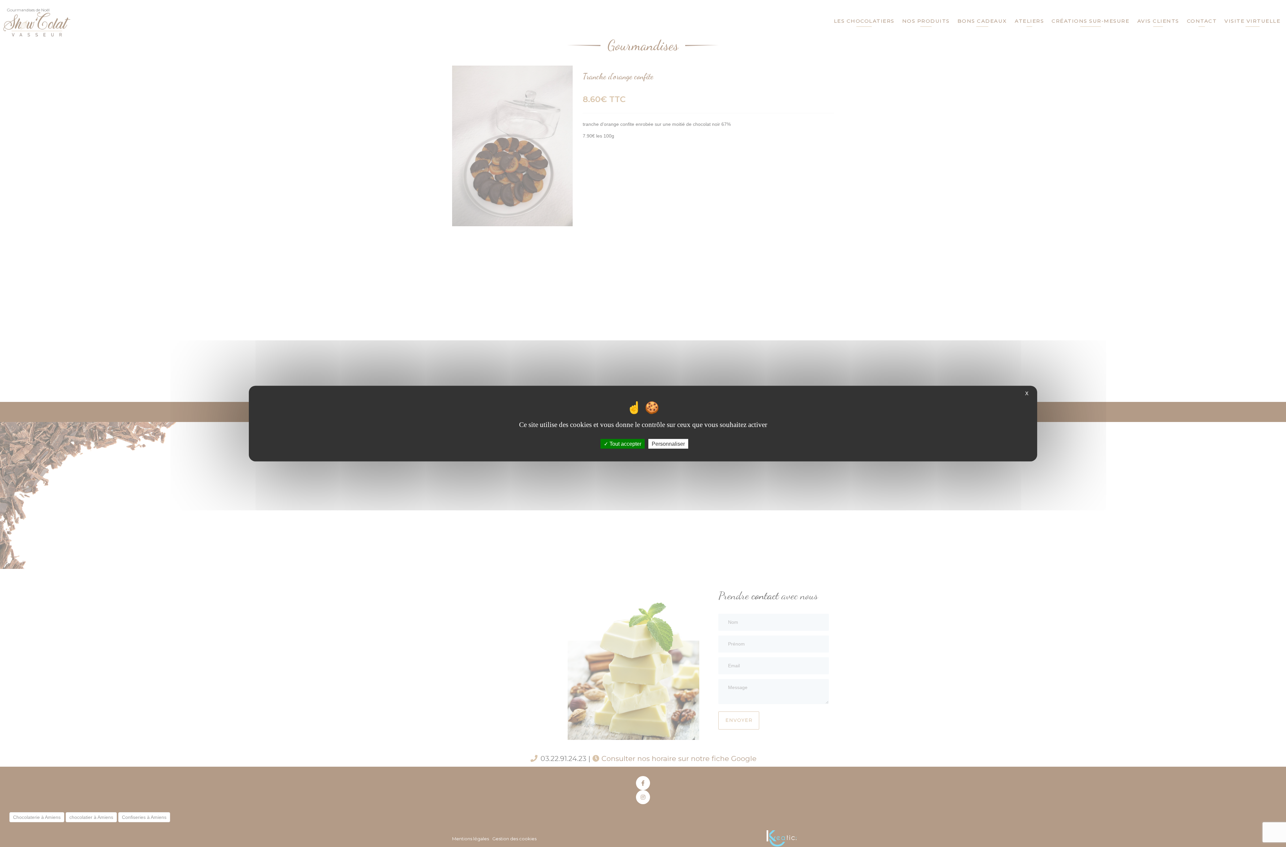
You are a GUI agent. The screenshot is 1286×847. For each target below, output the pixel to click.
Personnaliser (668, 444)
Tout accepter (624, 444)
